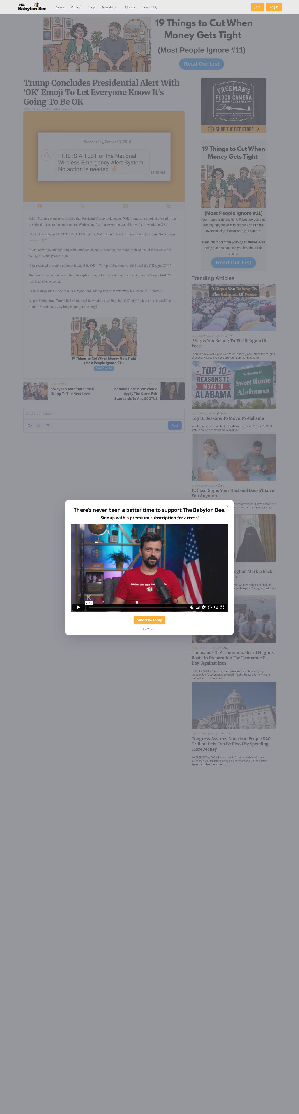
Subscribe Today (149, 620)
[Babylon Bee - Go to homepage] (32, 7)
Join (257, 7)
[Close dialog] (227, 506)
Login (274, 7)
